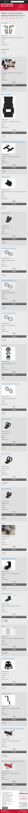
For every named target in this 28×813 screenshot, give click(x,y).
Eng (7, 1)
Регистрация (24, 811)
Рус (5, 1)
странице (4, 805)
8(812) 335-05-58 (21, 5)
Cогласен (5, 807)
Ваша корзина (4, 810)
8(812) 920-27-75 (21, 7)
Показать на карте (23, 798)
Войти (19, 811)
